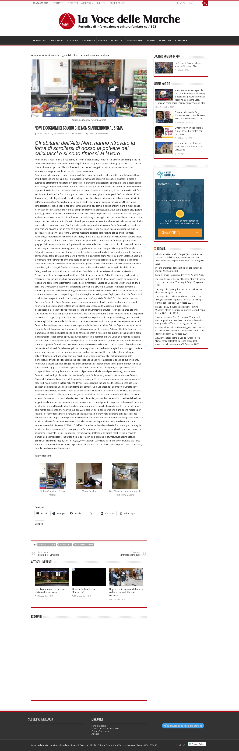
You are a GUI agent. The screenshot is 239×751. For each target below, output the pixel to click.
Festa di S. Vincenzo (48, 553)
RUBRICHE (180, 40)
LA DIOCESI (72, 3)
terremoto (65, 545)
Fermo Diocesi (99, 726)
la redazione (43, 134)
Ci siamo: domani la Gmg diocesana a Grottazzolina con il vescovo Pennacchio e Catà (190, 115)
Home (36, 55)
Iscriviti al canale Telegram (184, 725)
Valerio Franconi (84, 545)
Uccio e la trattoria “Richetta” (83, 591)
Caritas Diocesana (101, 731)
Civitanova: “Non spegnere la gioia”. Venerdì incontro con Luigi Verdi (189, 131)
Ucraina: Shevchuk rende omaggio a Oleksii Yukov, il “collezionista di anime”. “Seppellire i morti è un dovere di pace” (180, 330)
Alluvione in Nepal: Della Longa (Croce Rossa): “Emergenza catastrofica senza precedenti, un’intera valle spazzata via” (178, 340)
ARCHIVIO (86, 3)
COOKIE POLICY (117, 3)
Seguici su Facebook (40, 720)
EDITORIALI (57, 40)
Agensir (161, 249)
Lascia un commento (98, 134)
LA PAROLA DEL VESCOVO (111, 40)
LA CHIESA (87, 40)
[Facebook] (177, 3)
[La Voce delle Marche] (119, 21)
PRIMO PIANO (40, 40)
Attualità (46, 55)
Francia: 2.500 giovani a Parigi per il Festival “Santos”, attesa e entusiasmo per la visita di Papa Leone (180, 310)
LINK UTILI (101, 3)
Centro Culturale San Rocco (105, 728)
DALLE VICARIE (134, 40)
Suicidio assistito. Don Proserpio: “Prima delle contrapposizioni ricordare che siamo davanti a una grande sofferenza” (179, 320)
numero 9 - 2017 (47, 545)
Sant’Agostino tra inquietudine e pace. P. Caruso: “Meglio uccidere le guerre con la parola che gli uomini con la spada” (179, 299)
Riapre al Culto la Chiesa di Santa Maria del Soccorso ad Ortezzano (189, 146)
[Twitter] (180, 3)
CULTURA (150, 40)
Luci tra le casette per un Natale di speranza (50, 591)
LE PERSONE (165, 40)
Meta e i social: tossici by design (171, 275)
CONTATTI (58, 3)
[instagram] (184, 3)
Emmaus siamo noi (130, 553)
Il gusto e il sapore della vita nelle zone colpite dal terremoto (126, 592)
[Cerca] (205, 3)
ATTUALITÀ (73, 40)
